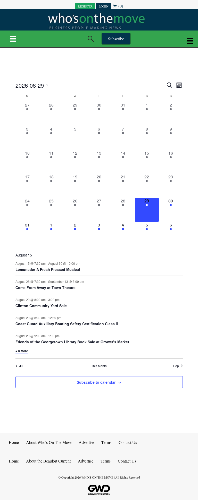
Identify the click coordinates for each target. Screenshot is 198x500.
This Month (99, 366)
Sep (176, 366)
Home (14, 442)
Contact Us (128, 442)
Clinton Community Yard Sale (41, 305)
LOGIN (104, 6)
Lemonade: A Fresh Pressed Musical (47, 269)
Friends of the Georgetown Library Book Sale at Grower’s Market (72, 341)
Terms (106, 442)
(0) (120, 6)
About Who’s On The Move (48, 442)
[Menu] (13, 39)
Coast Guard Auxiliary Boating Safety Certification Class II (66, 323)
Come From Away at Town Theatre (45, 287)
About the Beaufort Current (48, 461)
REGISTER (85, 6)
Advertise (86, 442)
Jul (21, 366)
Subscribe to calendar (96, 382)
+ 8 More (21, 351)
